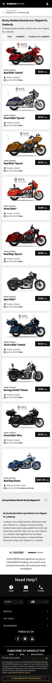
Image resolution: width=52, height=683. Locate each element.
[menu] (4, 4)
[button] (26, 500)
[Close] (46, 658)
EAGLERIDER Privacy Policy (19, 673)
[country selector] (38, 602)
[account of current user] (47, 4)
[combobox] (26, 12)
